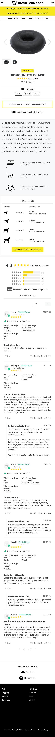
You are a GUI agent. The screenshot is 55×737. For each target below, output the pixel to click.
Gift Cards (33, 689)
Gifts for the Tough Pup (23, 18)
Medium (27, 94)
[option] (27, 42)
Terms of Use (30, 730)
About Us (32, 700)
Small (18, 94)
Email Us (30, 672)
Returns (5, 696)
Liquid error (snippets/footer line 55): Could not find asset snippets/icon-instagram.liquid (46, 715)
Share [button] (9, 356)
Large (36, 94)
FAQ (3, 689)
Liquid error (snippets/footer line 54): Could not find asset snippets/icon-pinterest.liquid (33, 715)
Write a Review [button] (28, 295)
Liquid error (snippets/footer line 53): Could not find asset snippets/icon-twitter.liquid (21, 715)
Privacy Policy (43, 730)
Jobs (31, 696)
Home (9, 18)
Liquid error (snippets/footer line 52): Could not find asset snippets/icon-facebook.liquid (8, 715)
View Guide (30, 89)
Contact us (6, 700)
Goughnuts (27, 71)
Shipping (5, 692)
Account (32, 692)
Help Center (30, 678)
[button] (45, 356)
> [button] (36, 649)
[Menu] (2, 3)
